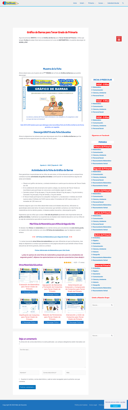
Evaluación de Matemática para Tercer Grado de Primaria (29, 287)
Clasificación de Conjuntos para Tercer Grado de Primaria (29, 317)
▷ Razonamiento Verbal (99, 163)
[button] (123, 3)
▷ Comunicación (97, 90)
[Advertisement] (64, 16)
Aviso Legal (93, 405)
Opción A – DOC (45, 165)
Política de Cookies (81, 405)
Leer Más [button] (122, 402)
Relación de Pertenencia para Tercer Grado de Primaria (52, 317)
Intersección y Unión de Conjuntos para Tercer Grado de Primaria (75, 317)
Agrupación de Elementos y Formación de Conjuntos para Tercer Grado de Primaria (52, 288)
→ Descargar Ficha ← (29, 292)
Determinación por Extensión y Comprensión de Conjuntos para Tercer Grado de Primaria (75, 288)
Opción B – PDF (57, 165)
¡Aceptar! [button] (115, 406)
